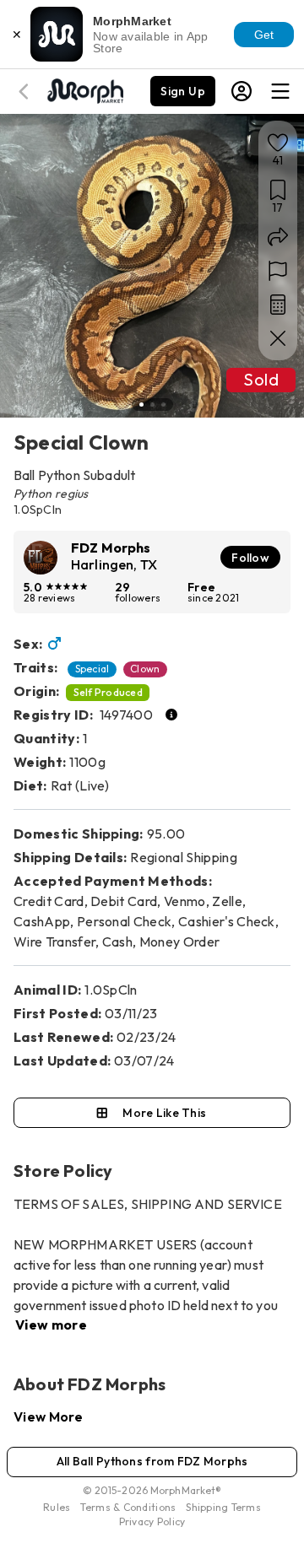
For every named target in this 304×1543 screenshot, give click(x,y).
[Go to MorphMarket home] (84, 89)
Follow (250, 557)
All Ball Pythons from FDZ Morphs (152, 1461)
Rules (56, 1507)
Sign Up (182, 91)
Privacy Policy (152, 1521)
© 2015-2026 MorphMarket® (152, 1490)
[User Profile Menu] (241, 91)
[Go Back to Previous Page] (26, 91)
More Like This (164, 1112)
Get (264, 34)
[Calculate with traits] (277, 304)
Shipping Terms (223, 1507)
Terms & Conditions (128, 1507)
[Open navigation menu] (280, 91)
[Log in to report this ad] (277, 271)
